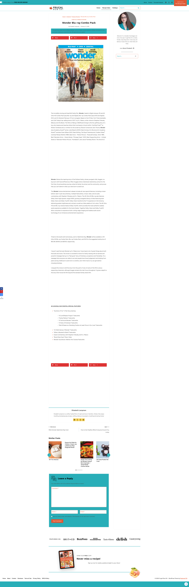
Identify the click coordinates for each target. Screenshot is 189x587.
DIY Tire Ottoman (53, 459)
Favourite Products (158, 2)
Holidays (115, 8)
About (145, 2)
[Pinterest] (172, 2)
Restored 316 (183, 578)
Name (54, 512)
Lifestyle (74, 19)
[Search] (135, 56)
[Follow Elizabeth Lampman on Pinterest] (83, 419)
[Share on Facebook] (1, 288)
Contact (150, 2)
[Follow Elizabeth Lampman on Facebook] (74, 419)
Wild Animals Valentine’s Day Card (58, 428)
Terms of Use (28, 578)
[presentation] (55, 449)
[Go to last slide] (49, 455)
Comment (55, 488)
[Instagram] (169, 2)
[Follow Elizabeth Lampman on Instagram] (80, 419)
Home (98, 8)
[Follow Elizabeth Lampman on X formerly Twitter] (77, 419)
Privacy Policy (37, 578)
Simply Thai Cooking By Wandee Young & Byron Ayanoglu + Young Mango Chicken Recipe (86, 463)
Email (83, 512)
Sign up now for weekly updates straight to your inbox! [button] (104, 563)
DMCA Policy (45, 578)
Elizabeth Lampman (74, 26)
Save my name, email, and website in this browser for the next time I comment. (74, 516)
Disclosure (20, 578)
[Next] (108, 455)
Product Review (81, 19)
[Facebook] (165, 2)
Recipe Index (106, 8)
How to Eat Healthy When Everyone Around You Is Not (95, 429)
